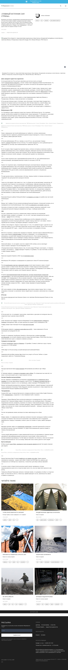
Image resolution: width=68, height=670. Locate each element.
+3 (61, 604)
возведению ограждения (24, 426)
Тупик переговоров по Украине (13, 512)
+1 (17, 519)
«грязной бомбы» (17, 234)
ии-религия (23, 562)
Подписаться (16, 635)
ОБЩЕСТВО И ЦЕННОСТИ (12, 32)
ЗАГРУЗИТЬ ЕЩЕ (34, 611)
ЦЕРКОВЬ (38, 625)
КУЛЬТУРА (53, 625)
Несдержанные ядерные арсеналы (48, 512)
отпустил (10, 297)
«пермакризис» (9, 394)
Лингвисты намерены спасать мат (14, 554)
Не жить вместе (8, 596)
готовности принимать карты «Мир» (23, 373)
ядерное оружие (43, 519)
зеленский (57, 604)
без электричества (22, 289)
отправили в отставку (33, 197)
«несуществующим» (28, 324)
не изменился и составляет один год (39, 205)
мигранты (5, 562)
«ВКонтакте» (44, 91)
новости (37, 20)
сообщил (7, 142)
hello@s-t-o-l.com (40, 643)
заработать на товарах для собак (28, 458)
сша (16, 604)
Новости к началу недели (9, 556)
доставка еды (51, 519)
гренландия (47, 562)
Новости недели (40, 514)
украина (5, 519)
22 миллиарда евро (28, 256)
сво (41, 20)
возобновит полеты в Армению (15, 343)
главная (3, 32)
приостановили (20, 368)
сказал (17, 249)
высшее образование (55, 562)
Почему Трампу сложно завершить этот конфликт (14, 514)
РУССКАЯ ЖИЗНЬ (45, 625)
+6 (61, 562)
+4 (60, 519)
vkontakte (43, 635)
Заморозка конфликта (43, 554)
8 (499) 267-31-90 (49, 643)
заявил (8, 216)
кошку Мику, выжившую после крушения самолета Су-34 (25, 444)
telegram (38, 635)
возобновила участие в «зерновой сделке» (17, 265)
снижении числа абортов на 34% (23, 329)
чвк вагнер (46, 20)
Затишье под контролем (44, 596)
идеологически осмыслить (12, 82)
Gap (21, 354)
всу (12, 604)
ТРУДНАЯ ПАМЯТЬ (40, 627)
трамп (10, 519)
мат (18, 562)
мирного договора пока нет (42, 381)
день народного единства (55, 20)
